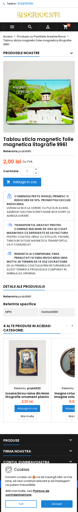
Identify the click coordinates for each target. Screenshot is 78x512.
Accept (57, 504)
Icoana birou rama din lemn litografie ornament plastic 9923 (27, 396)
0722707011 (25, 3)
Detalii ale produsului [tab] (24, 286)
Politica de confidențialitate (27, 493)
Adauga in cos (21, 181)
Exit (21, 504)
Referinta (10, 151)
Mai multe (29, 416)
